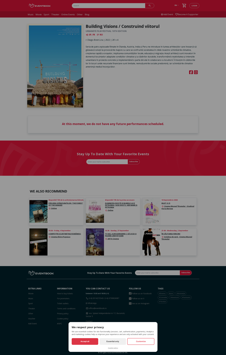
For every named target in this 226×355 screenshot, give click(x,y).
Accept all (85, 341)
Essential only (112, 341)
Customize (141, 341)
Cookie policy (113, 348)
